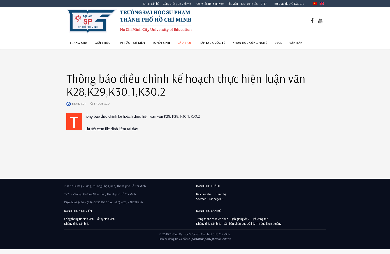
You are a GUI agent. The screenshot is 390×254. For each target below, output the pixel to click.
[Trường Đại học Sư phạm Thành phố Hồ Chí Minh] (129, 21)
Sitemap (201, 199)
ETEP (264, 4)
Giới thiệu (103, 43)
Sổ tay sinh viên (105, 219)
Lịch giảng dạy (240, 219)
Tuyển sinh (161, 43)
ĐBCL (278, 43)
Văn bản (295, 43)
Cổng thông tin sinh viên (177, 4)
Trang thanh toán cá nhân (212, 219)
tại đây (132, 128)
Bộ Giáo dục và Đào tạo (289, 4)
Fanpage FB (216, 199)
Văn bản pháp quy (234, 224)
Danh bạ (220, 194)
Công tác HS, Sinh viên (210, 4)
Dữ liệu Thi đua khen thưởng (264, 224)
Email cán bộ (151, 4)
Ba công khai (204, 194)
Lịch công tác (250, 4)
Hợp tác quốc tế (212, 43)
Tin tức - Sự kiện (131, 43)
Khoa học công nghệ (249, 43)
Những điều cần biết (76, 224)
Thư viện (232, 4)
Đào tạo (184, 43)
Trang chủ (78, 43)
